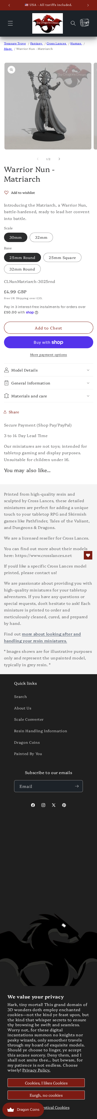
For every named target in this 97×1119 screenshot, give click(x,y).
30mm (15, 237)
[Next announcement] (88, 5)
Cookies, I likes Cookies (46, 1082)
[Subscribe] (76, 786)
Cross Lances (57, 43)
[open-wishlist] (88, 555)
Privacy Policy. (36, 1069)
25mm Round (22, 257)
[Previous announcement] (9, 5)
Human (76, 43)
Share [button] (14, 411)
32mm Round (22, 268)
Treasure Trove (15, 43)
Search (20, 696)
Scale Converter (29, 719)
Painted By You (28, 753)
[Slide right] (59, 159)
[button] (10, 23)
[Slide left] (37, 159)
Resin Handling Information (40, 730)
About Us (22, 707)
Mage (8, 49)
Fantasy (36, 43)
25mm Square (62, 257)
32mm (41, 237)
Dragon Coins (27, 742)
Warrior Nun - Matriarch (34, 49)
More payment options (48, 354)
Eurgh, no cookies (46, 1095)
